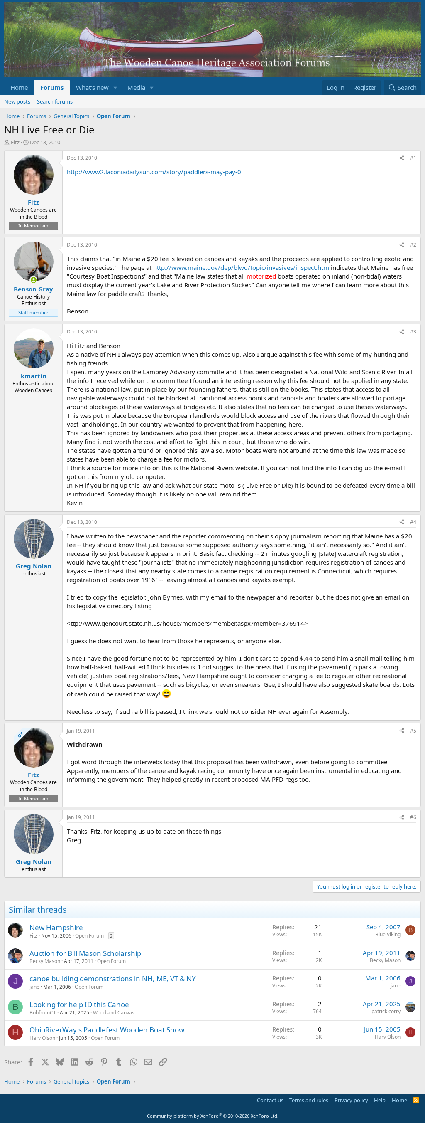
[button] (115, 87)
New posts (17, 101)
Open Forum (89, 935)
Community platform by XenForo (212, 1116)
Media (136, 87)
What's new (92, 87)
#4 (413, 522)
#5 (413, 730)
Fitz (15, 142)
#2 (413, 244)
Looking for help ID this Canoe (79, 1004)
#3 (413, 331)
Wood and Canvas (113, 1012)
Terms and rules (308, 1100)
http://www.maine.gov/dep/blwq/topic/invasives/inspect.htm (241, 267)
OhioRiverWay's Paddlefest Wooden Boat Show (106, 1029)
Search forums (55, 101)
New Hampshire (56, 927)
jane (34, 986)
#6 (413, 817)
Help (380, 1100)
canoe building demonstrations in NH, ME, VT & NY (112, 978)
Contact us (270, 1100)
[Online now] (33, 280)
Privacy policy (351, 1100)
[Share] (401, 158)
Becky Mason (44, 961)
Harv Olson (42, 1038)
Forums (52, 87)
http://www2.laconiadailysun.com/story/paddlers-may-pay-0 (154, 172)
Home (19, 87)
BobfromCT (42, 1012)
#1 (413, 157)
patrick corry (386, 1011)
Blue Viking (388, 934)
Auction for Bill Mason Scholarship (85, 953)
